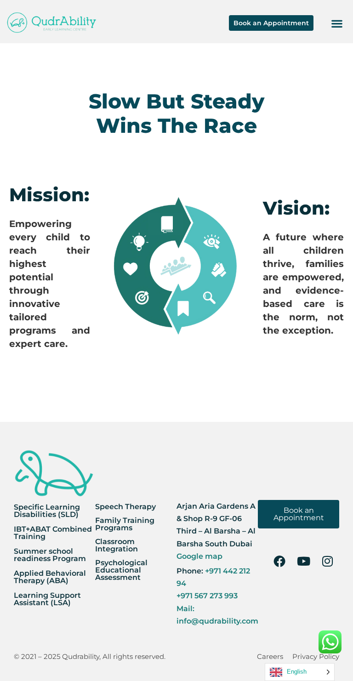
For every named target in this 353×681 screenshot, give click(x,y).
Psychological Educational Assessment (121, 570)
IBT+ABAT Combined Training (53, 533)
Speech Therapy (125, 506)
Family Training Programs (124, 524)
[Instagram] (327, 561)
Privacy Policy (315, 656)
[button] (337, 23)
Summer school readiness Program (50, 555)
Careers (270, 656)
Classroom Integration (116, 545)
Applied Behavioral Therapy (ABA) (50, 577)
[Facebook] (279, 561)
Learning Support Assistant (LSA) (47, 599)
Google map (199, 556)
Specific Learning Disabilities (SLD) (47, 511)
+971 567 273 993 (207, 595)
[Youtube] (303, 561)
